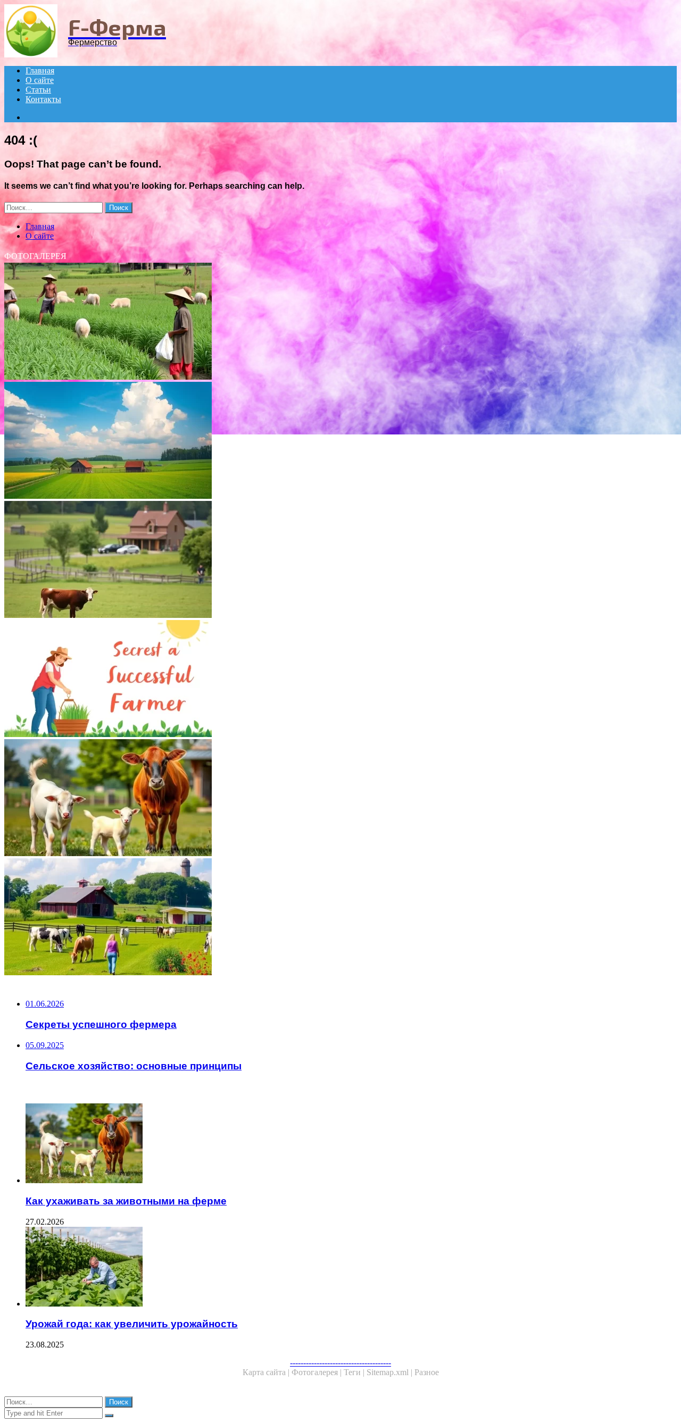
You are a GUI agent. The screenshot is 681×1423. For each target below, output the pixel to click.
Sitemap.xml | (390, 1372)
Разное (426, 1372)
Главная (40, 70)
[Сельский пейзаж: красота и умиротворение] (323, 441)
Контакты (43, 99)
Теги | (355, 1372)
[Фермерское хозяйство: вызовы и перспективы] (323, 322)
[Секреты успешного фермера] (323, 679)
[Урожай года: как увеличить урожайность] (334, 1268)
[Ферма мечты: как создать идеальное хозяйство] (323, 917)
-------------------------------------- (340, 1362)
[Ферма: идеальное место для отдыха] (323, 560)
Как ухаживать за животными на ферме (126, 1201)
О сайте (40, 80)
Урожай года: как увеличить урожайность (132, 1323)
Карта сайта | (267, 1372)
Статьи (38, 89)
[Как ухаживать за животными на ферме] (323, 798)
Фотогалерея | (318, 1372)
